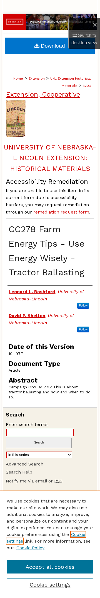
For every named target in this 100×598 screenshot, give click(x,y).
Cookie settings (50, 584)
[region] (50, 544)
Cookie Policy (30, 547)
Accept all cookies (50, 566)
